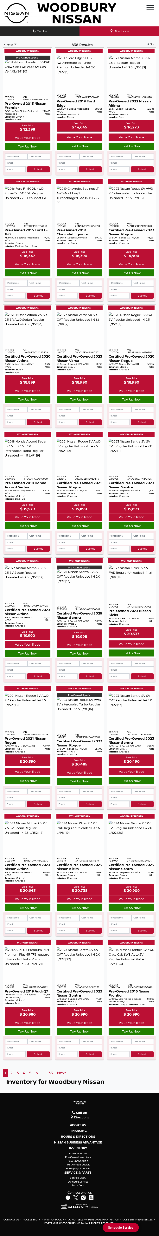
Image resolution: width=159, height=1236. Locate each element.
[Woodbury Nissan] (61, 13)
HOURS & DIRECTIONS (78, 1136)
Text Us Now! (27, 146)
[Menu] (150, 8)
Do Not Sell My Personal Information (93, 1219)
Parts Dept (78, 1185)
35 (50, 1073)
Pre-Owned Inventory (78, 1157)
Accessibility (32, 1219)
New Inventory (78, 1153)
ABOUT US (78, 1125)
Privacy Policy (54, 1219)
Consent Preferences (138, 1219)
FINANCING (78, 1131)
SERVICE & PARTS (78, 1172)
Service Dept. (78, 1177)
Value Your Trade (27, 137)
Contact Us (11, 1219)
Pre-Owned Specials (78, 1164)
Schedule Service (78, 1181)
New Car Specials (77, 1161)
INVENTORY (78, 1148)
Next (61, 1073)
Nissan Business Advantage (78, 1142)
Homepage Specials (78, 1168)
